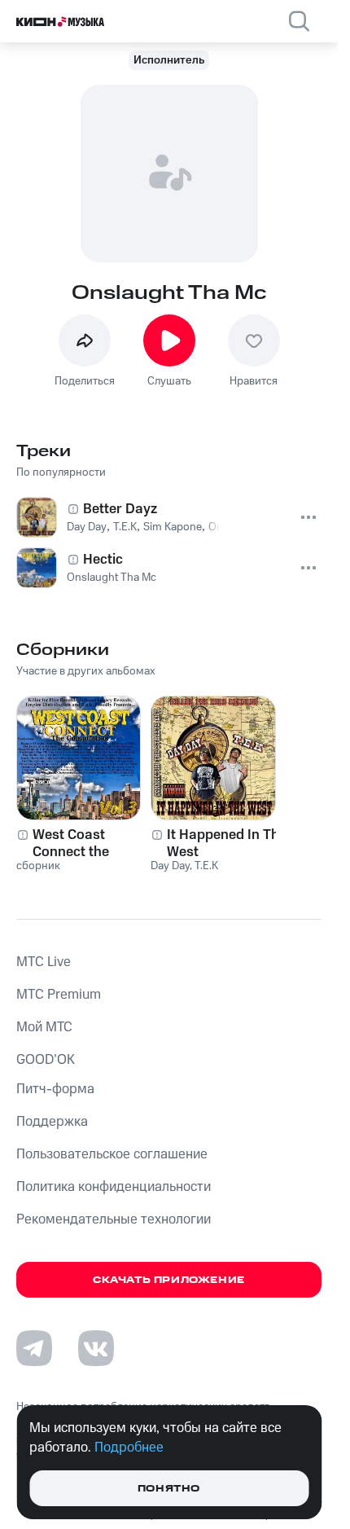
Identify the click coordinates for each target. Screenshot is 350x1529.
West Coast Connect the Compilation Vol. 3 (90, 843)
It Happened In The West (227, 843)
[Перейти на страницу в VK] (96, 1348)
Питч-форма (55, 1089)
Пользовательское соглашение (112, 1154)
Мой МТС (44, 1027)
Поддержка (52, 1121)
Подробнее (129, 1447)
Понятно (169, 1489)
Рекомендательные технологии (113, 1219)
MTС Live (43, 962)
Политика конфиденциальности (113, 1187)
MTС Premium (58, 994)
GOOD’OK (45, 1060)
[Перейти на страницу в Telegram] (34, 1348)
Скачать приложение (169, 1280)
